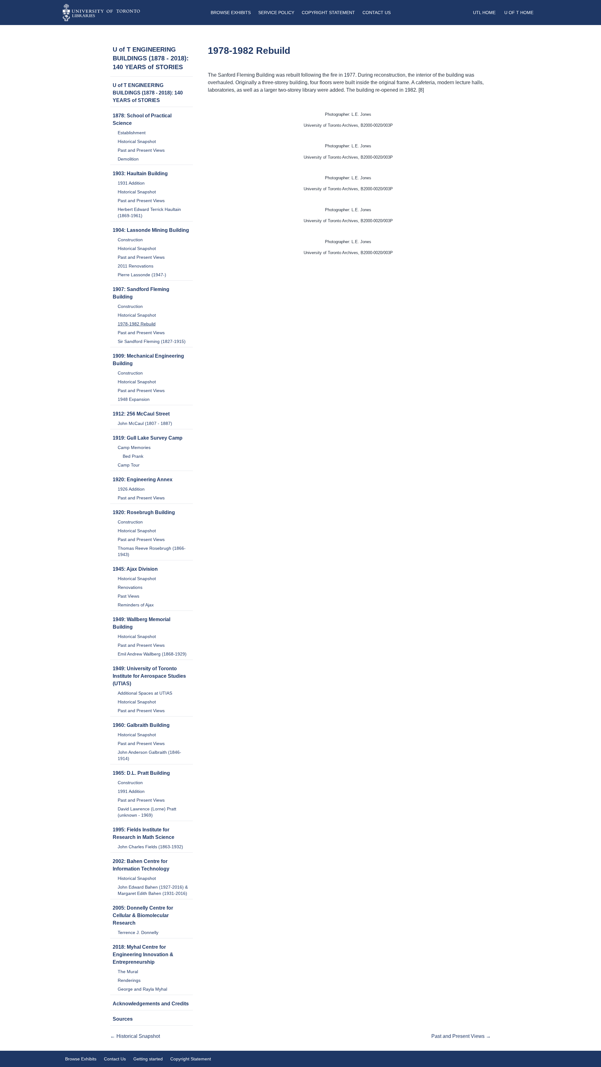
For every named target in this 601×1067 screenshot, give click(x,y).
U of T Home (518, 12)
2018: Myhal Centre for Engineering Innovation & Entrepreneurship (143, 954)
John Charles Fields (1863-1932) (150, 846)
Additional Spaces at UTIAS (145, 693)
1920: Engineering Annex (142, 479)
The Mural (128, 971)
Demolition (128, 158)
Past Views (128, 596)
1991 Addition (131, 791)
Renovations (130, 587)
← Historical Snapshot (135, 1036)
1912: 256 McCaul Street (141, 413)
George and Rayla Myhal (142, 989)
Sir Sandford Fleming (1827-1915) (152, 341)
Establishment (132, 132)
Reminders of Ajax (136, 604)
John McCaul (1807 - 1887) (145, 423)
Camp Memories (134, 447)
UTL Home (484, 12)
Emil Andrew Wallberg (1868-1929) (152, 653)
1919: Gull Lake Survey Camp (147, 438)
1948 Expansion (134, 399)
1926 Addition (131, 489)
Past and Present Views (141, 150)
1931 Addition (131, 183)
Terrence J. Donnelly (138, 932)
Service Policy (276, 12)
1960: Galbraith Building (141, 725)
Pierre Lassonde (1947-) (142, 274)
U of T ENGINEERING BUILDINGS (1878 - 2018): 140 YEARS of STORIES (151, 58)
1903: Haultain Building (140, 173)
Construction (130, 239)
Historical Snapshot (137, 141)
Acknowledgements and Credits (151, 1003)
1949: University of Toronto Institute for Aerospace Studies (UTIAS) (149, 676)
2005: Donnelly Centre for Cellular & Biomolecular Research (143, 915)
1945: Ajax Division (135, 569)
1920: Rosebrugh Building (144, 512)
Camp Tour (129, 464)
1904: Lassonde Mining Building (151, 230)
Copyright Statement (328, 12)
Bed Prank (133, 456)
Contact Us (376, 12)
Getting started (148, 1058)
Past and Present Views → (461, 1036)
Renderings (129, 980)
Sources (123, 1019)
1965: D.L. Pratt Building (141, 773)
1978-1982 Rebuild (137, 323)
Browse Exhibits (231, 12)
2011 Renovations (135, 265)
